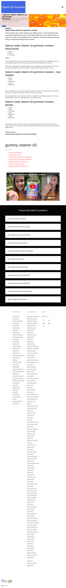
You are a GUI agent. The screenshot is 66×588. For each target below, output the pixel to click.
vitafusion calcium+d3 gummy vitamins (32, 344)
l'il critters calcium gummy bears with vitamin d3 (33, 525)
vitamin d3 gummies (10, 132)
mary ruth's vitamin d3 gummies (31, 541)
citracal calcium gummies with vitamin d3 (32, 459)
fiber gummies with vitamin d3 (18, 166)
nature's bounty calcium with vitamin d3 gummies (21, 134)
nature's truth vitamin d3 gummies (31, 330)
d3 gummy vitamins (15, 152)
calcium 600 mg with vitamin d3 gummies (32, 408)
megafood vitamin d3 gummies (30, 548)
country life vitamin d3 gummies (30, 470)
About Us (30, 565)
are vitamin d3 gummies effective (32, 385)
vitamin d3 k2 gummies (16, 164)
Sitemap (30, 561)
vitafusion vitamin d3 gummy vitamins (18, 383)
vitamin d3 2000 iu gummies (18, 161)
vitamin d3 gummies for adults (16, 397)
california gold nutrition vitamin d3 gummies (32, 323)
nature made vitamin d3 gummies (16, 348)
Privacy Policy (32, 563)
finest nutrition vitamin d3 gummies (32, 509)
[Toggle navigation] (62, 7)
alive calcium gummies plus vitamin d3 (32, 369)
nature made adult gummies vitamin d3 (32, 555)
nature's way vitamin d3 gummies (19, 157)
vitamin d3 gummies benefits (16, 390)
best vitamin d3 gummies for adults (32, 401)
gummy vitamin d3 (14, 155)
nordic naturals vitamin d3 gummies (17, 323)
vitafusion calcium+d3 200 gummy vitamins (18, 369)
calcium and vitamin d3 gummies (31, 415)
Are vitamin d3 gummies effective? (20, 159)
